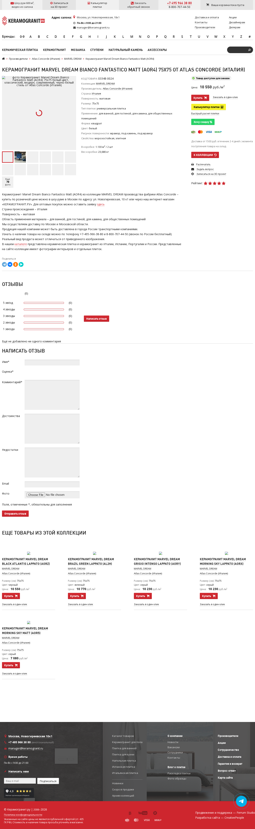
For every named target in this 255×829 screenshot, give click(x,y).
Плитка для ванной (124, 748)
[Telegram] (4, 264)
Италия (96, 93)
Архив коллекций (123, 795)
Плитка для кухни (123, 754)
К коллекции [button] (204, 155)
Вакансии (174, 747)
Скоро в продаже (123, 789)
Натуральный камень (126, 50)
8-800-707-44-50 (179, 7)
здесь (101, 204)
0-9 (22, 36)
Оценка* (8, 371)
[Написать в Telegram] (241, 801)
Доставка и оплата (229, 757)
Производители (228, 736)
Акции (222, 743)
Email (5, 483)
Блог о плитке (176, 767)
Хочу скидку (202, 122)
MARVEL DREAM (105, 83)
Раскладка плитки (179, 773)
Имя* (5, 362)
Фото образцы (177, 778)
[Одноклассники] (15, 264)
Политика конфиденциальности (23, 814)
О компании (175, 736)
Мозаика (78, 50)
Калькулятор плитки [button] (207, 107)
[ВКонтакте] (10, 264)
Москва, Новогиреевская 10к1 (30, 736)
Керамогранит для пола (127, 742)
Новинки (117, 783)
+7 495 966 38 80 (179, 3)
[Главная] (3, 58)
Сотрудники (175, 752)
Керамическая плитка (20, 50)
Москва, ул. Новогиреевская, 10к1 (98, 17)
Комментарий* (12, 382)
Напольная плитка (124, 760)
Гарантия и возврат (230, 764)
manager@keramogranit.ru (93, 27)
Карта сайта (225, 777)
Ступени (97, 50)
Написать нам (18, 771)
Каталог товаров (123, 736)
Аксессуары (157, 50)
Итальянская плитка (125, 773)
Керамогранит (54, 50)
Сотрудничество (228, 750)
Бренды (8, 36)
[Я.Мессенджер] (21, 264)
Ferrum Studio (246, 812)
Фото (5, 493)
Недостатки (10, 450)
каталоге (21, 244)
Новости (173, 742)
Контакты (174, 757)
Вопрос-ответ (227, 770)
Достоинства (11, 416)
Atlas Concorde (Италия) (16, 573)
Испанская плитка (123, 767)
